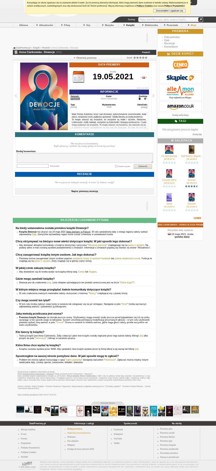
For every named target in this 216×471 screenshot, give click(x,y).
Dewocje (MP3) (169, 180)
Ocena (60, 322)
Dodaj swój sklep (180, 115)
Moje (193, 25)
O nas (23, 434)
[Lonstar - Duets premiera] (186, 407)
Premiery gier (166, 429)
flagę (34, 234)
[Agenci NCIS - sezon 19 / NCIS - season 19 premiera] (55, 407)
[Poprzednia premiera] (15, 96)
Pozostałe (172, 25)
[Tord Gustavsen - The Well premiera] (20, 407)
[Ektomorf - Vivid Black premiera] (38, 407)
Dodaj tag (197, 134)
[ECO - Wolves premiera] (46, 407)
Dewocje (192, 180)
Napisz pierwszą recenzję (84, 191)
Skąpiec (93, 271)
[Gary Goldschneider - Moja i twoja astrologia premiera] (178, 407)
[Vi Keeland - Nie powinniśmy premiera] (161, 407)
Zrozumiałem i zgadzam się (169, 10)
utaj (141, 335)
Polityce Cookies (145, 6)
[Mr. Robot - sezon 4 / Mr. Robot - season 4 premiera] (122, 407)
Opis (166, 40)
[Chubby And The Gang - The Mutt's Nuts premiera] (195, 407)
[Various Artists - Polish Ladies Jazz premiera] (29, 407)
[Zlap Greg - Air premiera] (96, 407)
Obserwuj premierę (97, 245)
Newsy (92, 293)
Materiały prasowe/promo (79, 433)
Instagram (118, 434)
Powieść (146, 52)
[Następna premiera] (153, 96)
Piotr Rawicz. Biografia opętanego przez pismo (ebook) (191, 156)
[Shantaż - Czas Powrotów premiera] (63, 407)
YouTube (118, 438)
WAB (109, 107)
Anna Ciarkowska (109, 99)
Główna (23, 25)
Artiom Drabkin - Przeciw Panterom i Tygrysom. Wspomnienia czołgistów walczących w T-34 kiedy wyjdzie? (76, 386)
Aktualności (46, 25)
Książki (130, 25)
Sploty (169, 204)
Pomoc (24, 438)
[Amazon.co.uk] (180, 103)
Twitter (117, 443)
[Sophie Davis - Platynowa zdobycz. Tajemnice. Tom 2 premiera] (137, 407)
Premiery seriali (167, 433)
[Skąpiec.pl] (180, 74)
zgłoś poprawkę (143, 88)
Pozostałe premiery (169, 453)
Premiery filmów (167, 437)
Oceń (124, 304)
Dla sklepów (73, 441)
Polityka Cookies (28, 452)
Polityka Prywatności (30, 448)
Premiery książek (168, 445)
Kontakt (24, 457)
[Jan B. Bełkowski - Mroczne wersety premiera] (129, 407)
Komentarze (171, 46)
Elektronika (151, 25)
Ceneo (81, 271)
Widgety (71, 445)
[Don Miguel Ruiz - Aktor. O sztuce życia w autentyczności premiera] (80, 407)
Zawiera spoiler (124, 166)
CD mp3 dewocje (169, 156)
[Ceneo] (180, 61)
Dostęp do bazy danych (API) (80, 449)
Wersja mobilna (28, 429)
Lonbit (33, 467)
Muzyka (109, 25)
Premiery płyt (166, 441)
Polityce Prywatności (174, 6)
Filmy (67, 25)
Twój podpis (54, 166)
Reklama (71, 437)
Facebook (118, 429)
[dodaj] (74, 107)
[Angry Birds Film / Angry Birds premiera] (105, 407)
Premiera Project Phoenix (132, 386)
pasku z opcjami (136, 245)
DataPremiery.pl (37, 423)
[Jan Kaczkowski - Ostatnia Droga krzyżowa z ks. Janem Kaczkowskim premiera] (88, 407)
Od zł (169, 159)
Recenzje (169, 43)
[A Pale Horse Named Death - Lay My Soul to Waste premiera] (72, 407)
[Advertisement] (84, 37)
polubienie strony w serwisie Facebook (91, 258)
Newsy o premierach (169, 457)
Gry (88, 25)
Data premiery (172, 37)
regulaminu (77, 469)
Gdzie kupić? (126, 282)
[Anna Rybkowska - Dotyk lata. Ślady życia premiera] (113, 407)
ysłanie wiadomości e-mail (127, 258)
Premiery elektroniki (169, 449)
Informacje (40, 338)
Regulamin (26, 443)
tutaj (49, 282)
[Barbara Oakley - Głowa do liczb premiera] (153, 407)
